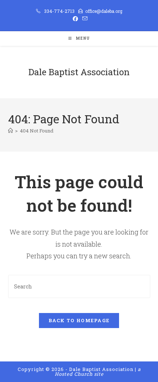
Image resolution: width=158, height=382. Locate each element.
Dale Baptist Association (79, 72)
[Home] (10, 130)
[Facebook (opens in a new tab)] (75, 18)
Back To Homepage (79, 320)
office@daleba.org (103, 11)
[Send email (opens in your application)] (83, 18)
